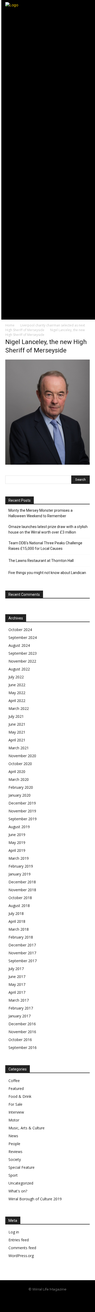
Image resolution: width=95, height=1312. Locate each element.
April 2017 (16, 992)
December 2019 (22, 803)
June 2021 (16, 724)
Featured (16, 1088)
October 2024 (20, 629)
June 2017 (16, 976)
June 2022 (16, 684)
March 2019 (18, 858)
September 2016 (22, 1047)
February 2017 (20, 1008)
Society (14, 1159)
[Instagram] (47, 1301)
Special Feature (21, 1167)
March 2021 (18, 747)
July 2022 (16, 676)
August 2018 (19, 905)
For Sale (15, 1104)
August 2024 (19, 645)
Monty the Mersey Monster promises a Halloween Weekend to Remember (40, 513)
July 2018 (16, 913)
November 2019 (22, 810)
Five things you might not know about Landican (47, 573)
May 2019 (16, 842)
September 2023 (22, 653)
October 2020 (20, 763)
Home (10, 325)
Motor (13, 1120)
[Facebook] (35, 1301)
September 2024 (22, 637)
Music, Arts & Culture (26, 1127)
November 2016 (22, 1031)
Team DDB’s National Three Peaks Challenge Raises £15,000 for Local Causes (45, 546)
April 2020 (16, 771)
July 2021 (16, 716)
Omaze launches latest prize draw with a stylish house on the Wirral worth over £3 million (48, 529)
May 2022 (16, 692)
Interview (16, 1112)
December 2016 (22, 1023)
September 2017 (22, 960)
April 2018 (16, 921)
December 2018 (22, 881)
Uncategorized (20, 1183)
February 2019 (20, 866)
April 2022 (16, 700)
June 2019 (16, 834)
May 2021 (16, 732)
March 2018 (18, 929)
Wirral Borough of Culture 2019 (35, 1198)
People (14, 1143)
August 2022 (19, 669)
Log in (13, 1231)
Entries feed (18, 1239)
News (13, 1135)
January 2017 (19, 1015)
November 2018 (22, 889)
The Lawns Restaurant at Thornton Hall (41, 560)
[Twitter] (59, 1301)
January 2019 (19, 874)
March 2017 (18, 1000)
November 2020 (22, 755)
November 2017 (22, 952)
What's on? (17, 1190)
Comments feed (22, 1247)
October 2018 (20, 897)
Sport (13, 1175)
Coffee (14, 1080)
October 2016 (20, 1039)
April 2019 (16, 850)
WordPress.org (21, 1255)
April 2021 (16, 739)
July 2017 (16, 968)
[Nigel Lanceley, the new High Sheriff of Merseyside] (47, 463)
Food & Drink (19, 1096)
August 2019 (19, 826)
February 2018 (20, 937)
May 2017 (16, 984)
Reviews (15, 1151)
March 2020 (18, 779)
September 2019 (22, 818)
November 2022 (22, 661)
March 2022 (18, 708)
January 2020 (19, 795)
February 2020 (20, 787)
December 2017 (22, 944)
